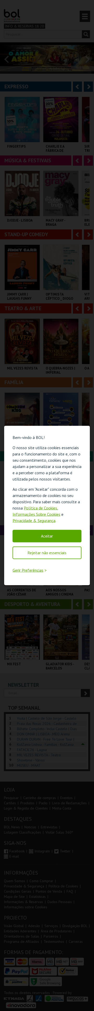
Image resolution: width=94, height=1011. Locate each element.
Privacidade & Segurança (34, 520)
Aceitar (47, 535)
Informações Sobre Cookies (36, 514)
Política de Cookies (40, 507)
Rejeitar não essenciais (47, 552)
